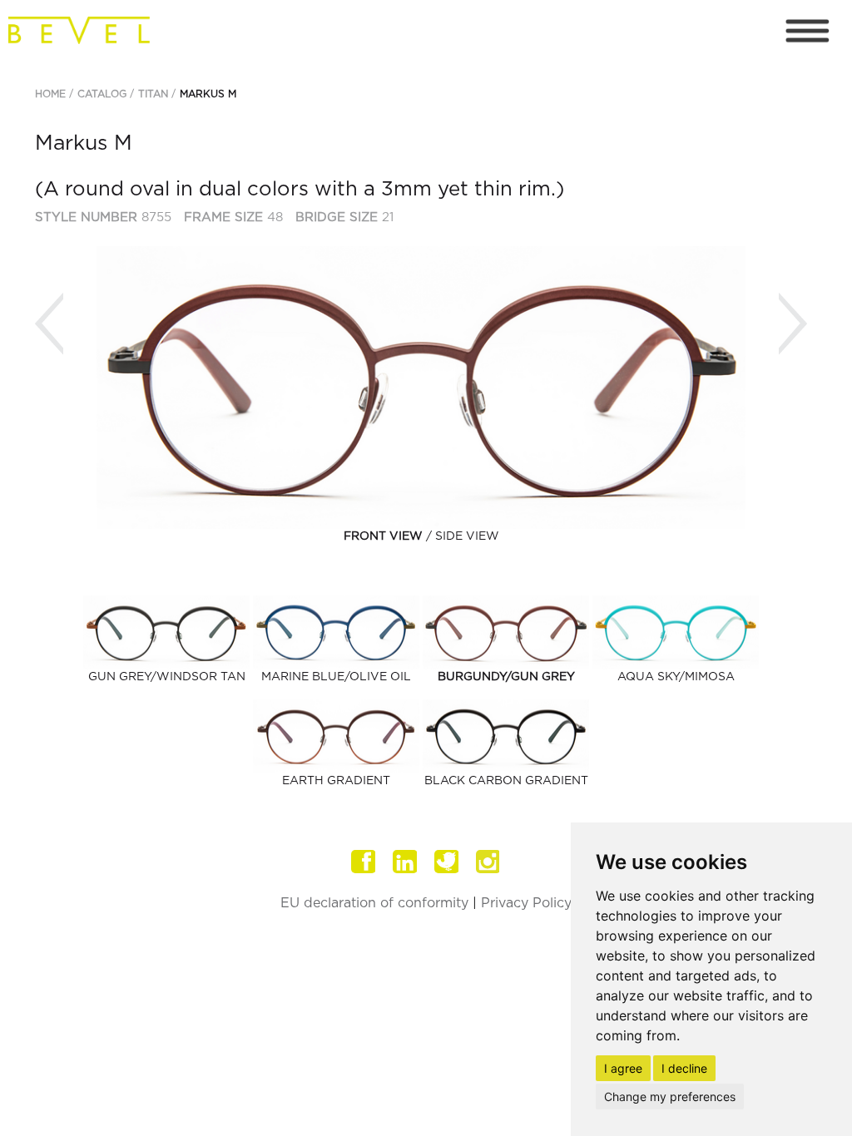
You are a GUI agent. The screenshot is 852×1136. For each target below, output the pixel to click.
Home (50, 94)
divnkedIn (405, 861)
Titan (153, 94)
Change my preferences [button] (670, 1096)
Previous (49, 324)
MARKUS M (208, 94)
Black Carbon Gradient (506, 781)
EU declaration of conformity (374, 903)
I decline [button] (684, 1068)
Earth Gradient (336, 781)
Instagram (488, 861)
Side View (467, 536)
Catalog (101, 94)
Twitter (446, 861)
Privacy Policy (526, 903)
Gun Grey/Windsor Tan (166, 677)
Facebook (363, 861)
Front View (383, 536)
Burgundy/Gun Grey (506, 677)
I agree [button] (623, 1068)
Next (793, 324)
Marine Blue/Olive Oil (336, 677)
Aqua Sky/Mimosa (676, 677)
